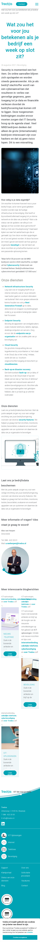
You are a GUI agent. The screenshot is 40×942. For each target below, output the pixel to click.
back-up (22, 372)
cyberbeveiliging (28, 649)
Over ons (25, 868)
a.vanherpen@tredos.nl (16, 543)
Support (4, 868)
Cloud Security (11, 345)
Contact (21, 4)
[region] (20, 930)
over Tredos (9, 602)
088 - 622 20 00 (9, 814)
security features (26, 420)
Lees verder (10, 654)
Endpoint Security (12, 320)
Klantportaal (6, 872)
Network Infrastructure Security (19, 286)
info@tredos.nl (8, 818)
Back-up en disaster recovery (17, 369)
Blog (3, 885)
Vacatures (25, 881)
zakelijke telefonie (29, 646)
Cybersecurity (13, 265)
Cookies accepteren (20, 937)
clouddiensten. (11, 364)
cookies (30, 932)
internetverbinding (8, 599)
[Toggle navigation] (36, 4)
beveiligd (15, 245)
